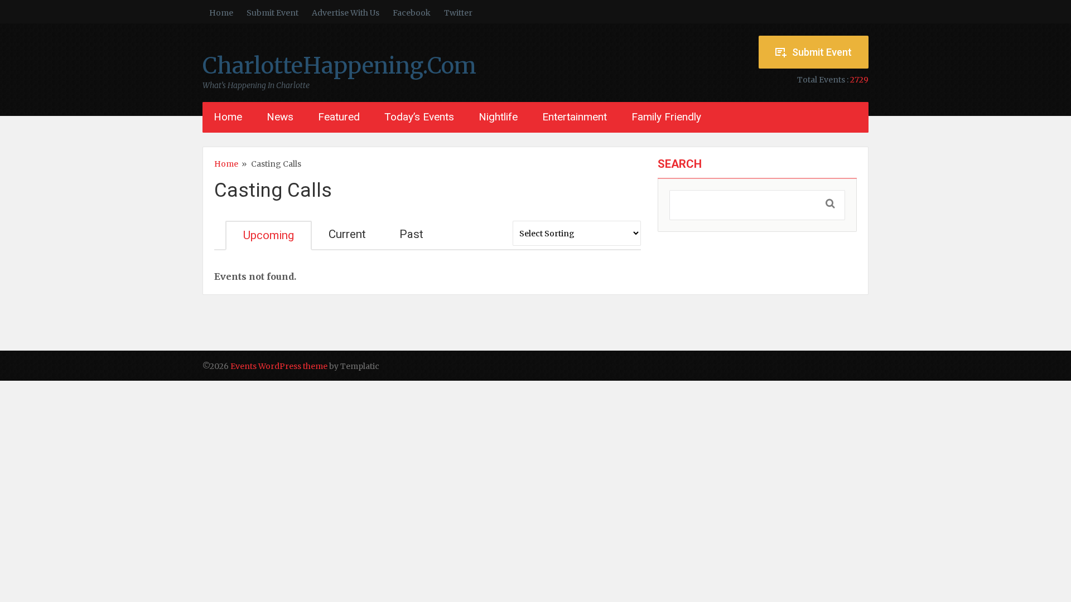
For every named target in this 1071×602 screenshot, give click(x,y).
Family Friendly (666, 116)
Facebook (412, 13)
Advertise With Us (345, 13)
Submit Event (272, 13)
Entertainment (574, 116)
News (280, 116)
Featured (339, 116)
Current (347, 234)
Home (221, 13)
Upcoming (268, 235)
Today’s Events (419, 116)
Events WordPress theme (278, 366)
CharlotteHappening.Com (339, 66)
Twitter (458, 13)
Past (411, 234)
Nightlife (498, 116)
